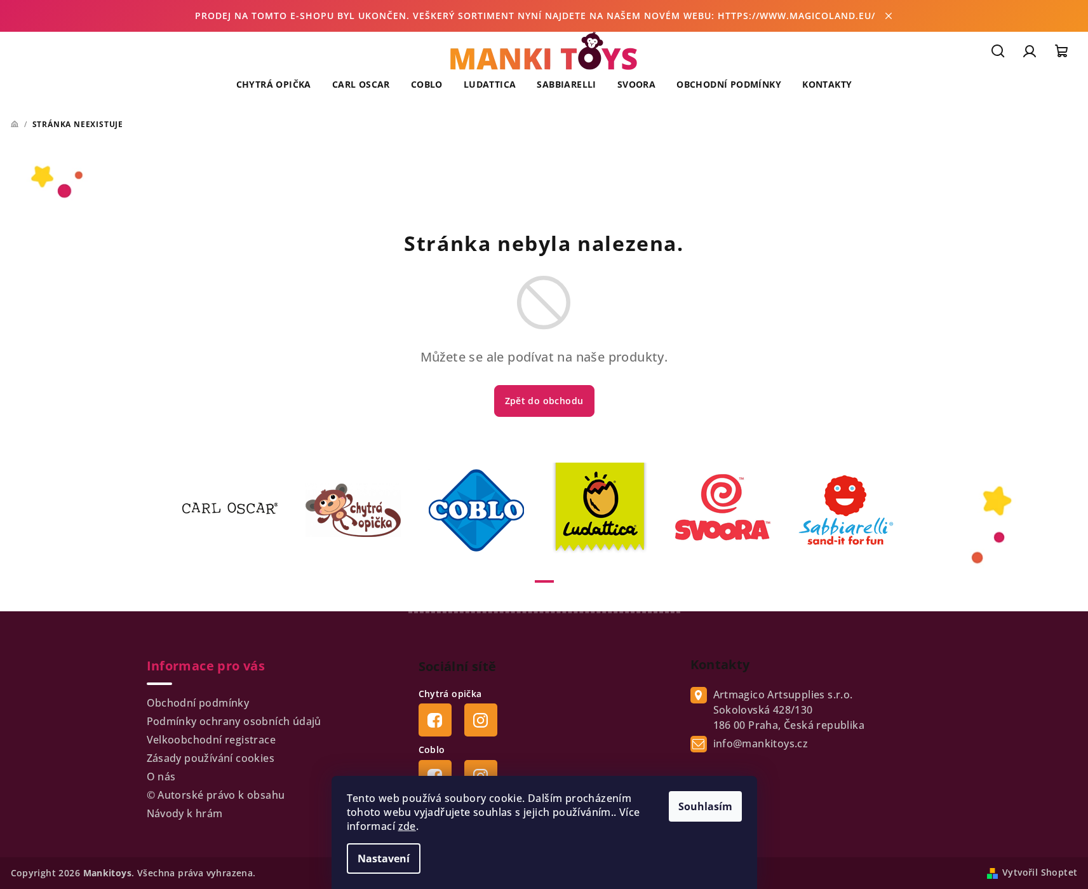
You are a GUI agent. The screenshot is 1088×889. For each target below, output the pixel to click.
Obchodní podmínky (198, 703)
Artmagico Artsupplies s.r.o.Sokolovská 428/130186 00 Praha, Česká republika (789, 710)
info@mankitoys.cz (761, 743)
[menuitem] (273, 84)
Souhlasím (705, 806)
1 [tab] (544, 581)
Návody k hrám (185, 813)
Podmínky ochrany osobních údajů (234, 721)
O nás (161, 777)
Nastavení (384, 858)
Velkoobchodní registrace (211, 740)
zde (407, 826)
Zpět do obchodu (544, 401)
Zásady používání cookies (211, 758)
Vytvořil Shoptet (1039, 872)
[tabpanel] (237, 510)
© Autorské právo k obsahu (216, 795)
